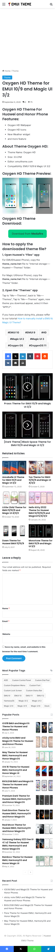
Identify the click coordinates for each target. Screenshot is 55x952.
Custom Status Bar (34, 690)
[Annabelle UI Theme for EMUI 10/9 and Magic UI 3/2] (14, 467)
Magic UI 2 (18, 338)
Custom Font (34, 685)
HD (45, 332)
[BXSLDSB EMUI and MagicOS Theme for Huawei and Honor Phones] (44, 785)
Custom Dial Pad (42, 680)
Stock (47, 706)
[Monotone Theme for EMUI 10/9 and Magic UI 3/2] (41, 531)
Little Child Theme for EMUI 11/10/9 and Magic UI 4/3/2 (14, 510)
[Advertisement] (27, 40)
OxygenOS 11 (38, 345)
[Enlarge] (48, 181)
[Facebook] (8, 356)
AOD (6, 680)
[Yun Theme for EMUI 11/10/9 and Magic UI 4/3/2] (41, 467)
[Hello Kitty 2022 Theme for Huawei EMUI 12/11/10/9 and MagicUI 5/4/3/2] (41, 497)
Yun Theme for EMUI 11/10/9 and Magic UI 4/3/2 (40, 480)
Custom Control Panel (21, 680)
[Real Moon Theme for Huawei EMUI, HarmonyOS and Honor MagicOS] (44, 829)
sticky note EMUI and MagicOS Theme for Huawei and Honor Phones (17, 741)
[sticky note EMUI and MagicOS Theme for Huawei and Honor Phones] (44, 742)
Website (6, 634)
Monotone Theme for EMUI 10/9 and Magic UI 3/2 (40, 543)
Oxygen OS (16, 345)
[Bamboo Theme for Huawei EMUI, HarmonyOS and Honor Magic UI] (44, 861)
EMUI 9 (31, 332)
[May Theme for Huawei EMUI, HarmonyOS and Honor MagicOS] (44, 756)
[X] (15, 356)
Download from (27, 233)
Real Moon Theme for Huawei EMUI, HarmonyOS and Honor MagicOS (16, 828)
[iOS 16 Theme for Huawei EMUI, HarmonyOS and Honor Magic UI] (44, 771)
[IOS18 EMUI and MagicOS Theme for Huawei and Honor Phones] (44, 727)
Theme (15, 71)
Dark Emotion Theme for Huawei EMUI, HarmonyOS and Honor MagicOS (16, 813)
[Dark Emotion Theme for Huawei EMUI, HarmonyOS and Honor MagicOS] (44, 814)
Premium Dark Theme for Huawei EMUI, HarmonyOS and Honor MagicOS (16, 799)
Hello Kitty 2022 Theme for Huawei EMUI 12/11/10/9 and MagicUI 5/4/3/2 (39, 511)
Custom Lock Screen (13, 690)
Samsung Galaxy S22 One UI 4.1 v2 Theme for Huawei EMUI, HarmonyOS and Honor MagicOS (17, 844)
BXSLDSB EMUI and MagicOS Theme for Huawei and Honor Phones (17, 784)
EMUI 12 (40, 695)
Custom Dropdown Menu (14, 685)
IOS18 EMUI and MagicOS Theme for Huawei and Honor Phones (15, 726)
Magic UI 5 (22, 706)
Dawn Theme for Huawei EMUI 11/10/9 (13, 542)
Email (5, 621)
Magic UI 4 (8, 706)
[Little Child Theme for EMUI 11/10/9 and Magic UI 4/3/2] (14, 498)
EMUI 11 (29, 695)
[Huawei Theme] (20, 4)
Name (6, 608)
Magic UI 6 (35, 706)
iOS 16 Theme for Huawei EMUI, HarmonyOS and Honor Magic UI (15, 770)
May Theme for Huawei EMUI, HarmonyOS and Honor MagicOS (15, 755)
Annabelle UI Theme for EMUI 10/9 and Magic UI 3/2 (13, 480)
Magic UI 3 (38, 338)
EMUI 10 (14, 332)
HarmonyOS (9, 701)
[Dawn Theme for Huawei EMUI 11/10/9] (14, 531)
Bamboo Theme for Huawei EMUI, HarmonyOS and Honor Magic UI (17, 860)
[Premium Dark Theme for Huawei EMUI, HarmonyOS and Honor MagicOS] (44, 800)
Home (7, 71)
